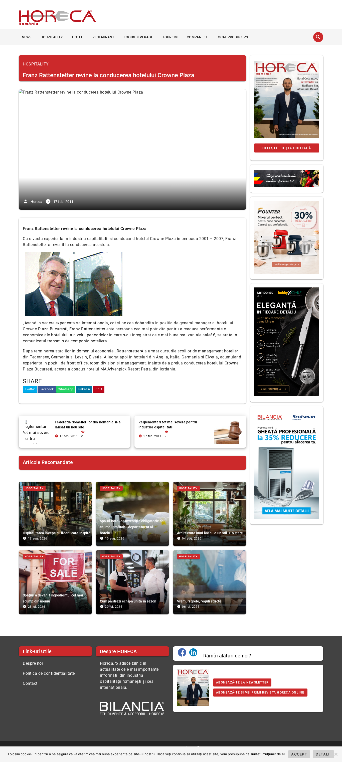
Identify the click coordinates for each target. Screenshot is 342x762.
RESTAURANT (103, 37)
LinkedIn (84, 389)
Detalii (323, 754)
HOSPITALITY (52, 37)
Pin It (98, 389)
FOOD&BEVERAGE (138, 37)
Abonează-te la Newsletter (242, 682)
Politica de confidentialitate (49, 673)
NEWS (26, 37)
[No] (335, 754)
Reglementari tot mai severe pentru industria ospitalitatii (167, 424)
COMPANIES (197, 37)
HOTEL (77, 37)
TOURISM (170, 37)
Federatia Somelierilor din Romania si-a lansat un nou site (88, 424)
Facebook (47, 389)
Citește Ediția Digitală (286, 148)
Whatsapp (65, 389)
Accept (299, 754)
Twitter (30, 389)
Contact (30, 683)
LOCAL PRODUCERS (232, 37)
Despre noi (33, 663)
